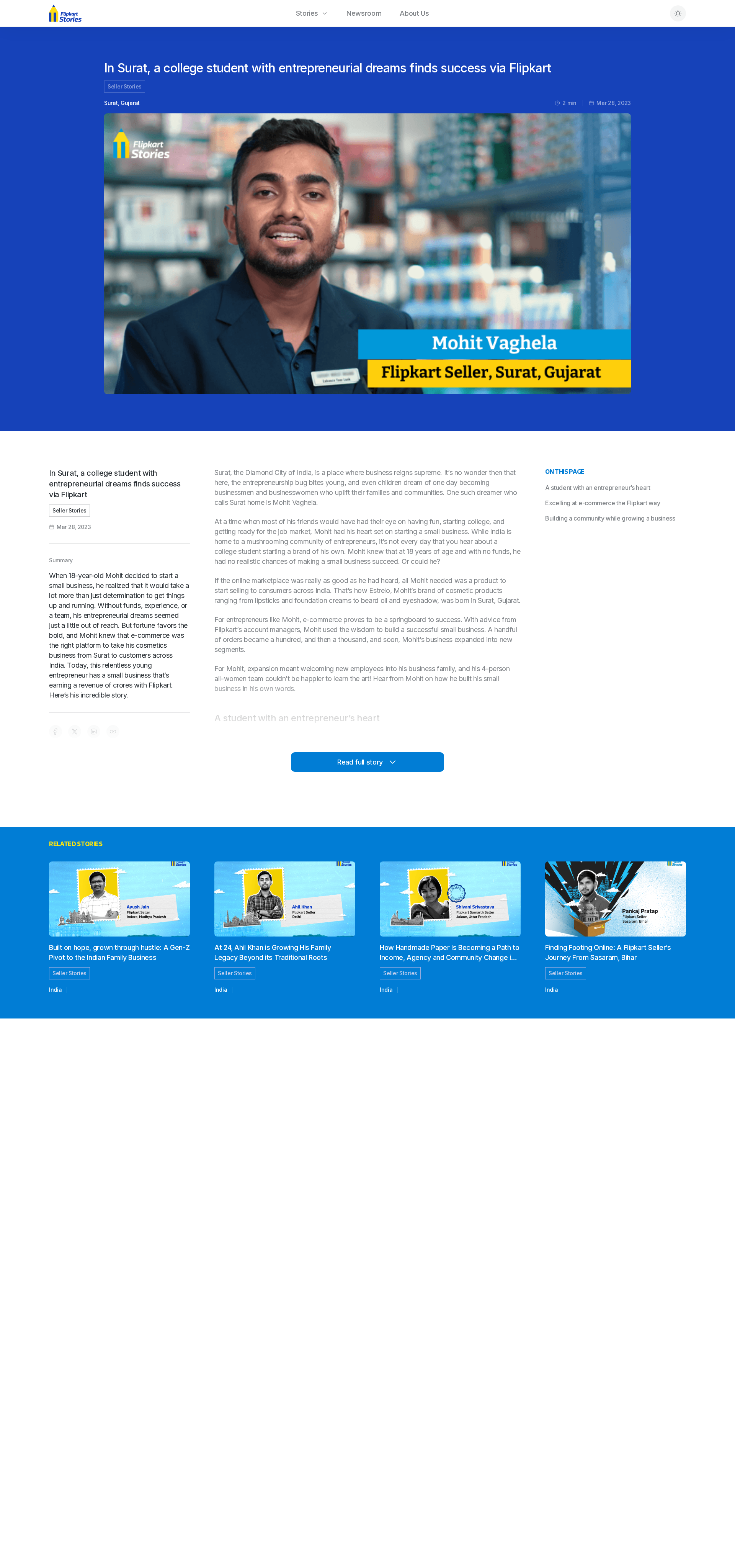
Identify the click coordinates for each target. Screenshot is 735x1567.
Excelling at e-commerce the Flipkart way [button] (602, 503)
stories (307, 13)
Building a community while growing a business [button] (610, 518)
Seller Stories (125, 86)
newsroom (363, 13)
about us (414, 13)
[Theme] (678, 13)
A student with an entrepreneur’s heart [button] (597, 487)
